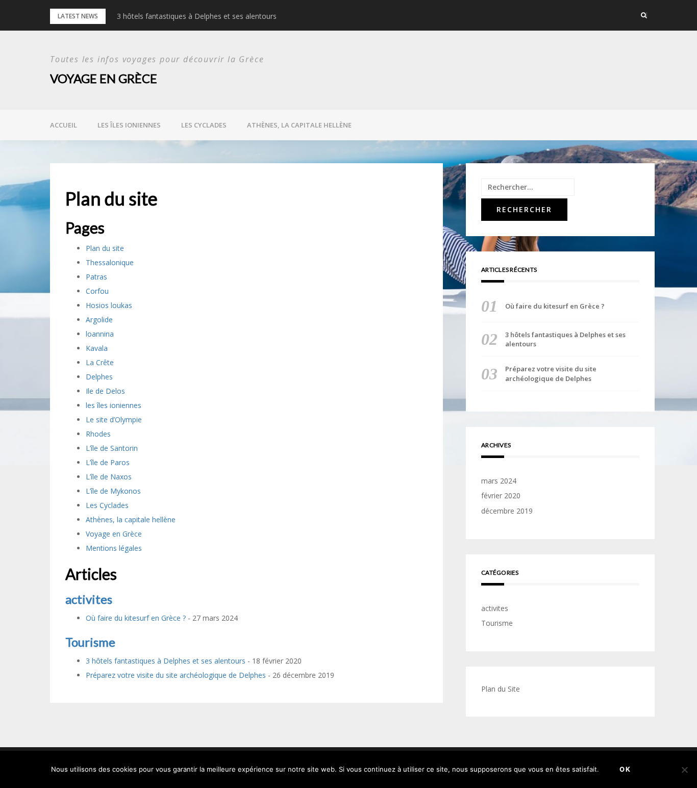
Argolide (99, 319)
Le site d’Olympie (114, 419)
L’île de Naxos (109, 476)
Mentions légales (114, 548)
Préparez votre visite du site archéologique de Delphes (176, 675)
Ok (625, 769)
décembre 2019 (507, 511)
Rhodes (98, 434)
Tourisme (90, 641)
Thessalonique (110, 262)
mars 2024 (498, 481)
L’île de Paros (108, 462)
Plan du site (105, 248)
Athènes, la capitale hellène (299, 125)
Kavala (97, 348)
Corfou (97, 291)
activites (88, 599)
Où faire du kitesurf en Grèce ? (136, 618)
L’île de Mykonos (113, 491)
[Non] (684, 770)
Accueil (63, 125)
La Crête (100, 362)
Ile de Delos (105, 391)
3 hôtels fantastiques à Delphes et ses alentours (197, 16)
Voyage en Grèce (103, 78)
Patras (96, 277)
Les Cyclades (204, 125)
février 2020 (500, 495)
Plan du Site (500, 689)
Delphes (99, 377)
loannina (100, 334)
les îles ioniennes (129, 125)
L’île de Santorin (112, 448)
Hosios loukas (109, 305)
